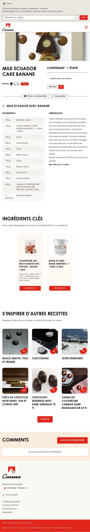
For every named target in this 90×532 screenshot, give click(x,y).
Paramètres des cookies (62, 528)
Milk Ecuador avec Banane (61, 78)
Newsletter (7, 512)
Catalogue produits (11, 502)
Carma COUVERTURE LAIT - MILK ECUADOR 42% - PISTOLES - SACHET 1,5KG (28, 187)
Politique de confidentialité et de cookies (35, 528)
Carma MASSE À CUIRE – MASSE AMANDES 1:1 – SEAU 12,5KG (29, 128)
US (61, 87)
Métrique (53, 87)
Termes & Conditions (10, 528)
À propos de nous (10, 505)
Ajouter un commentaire (72, 440)
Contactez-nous (9, 509)
